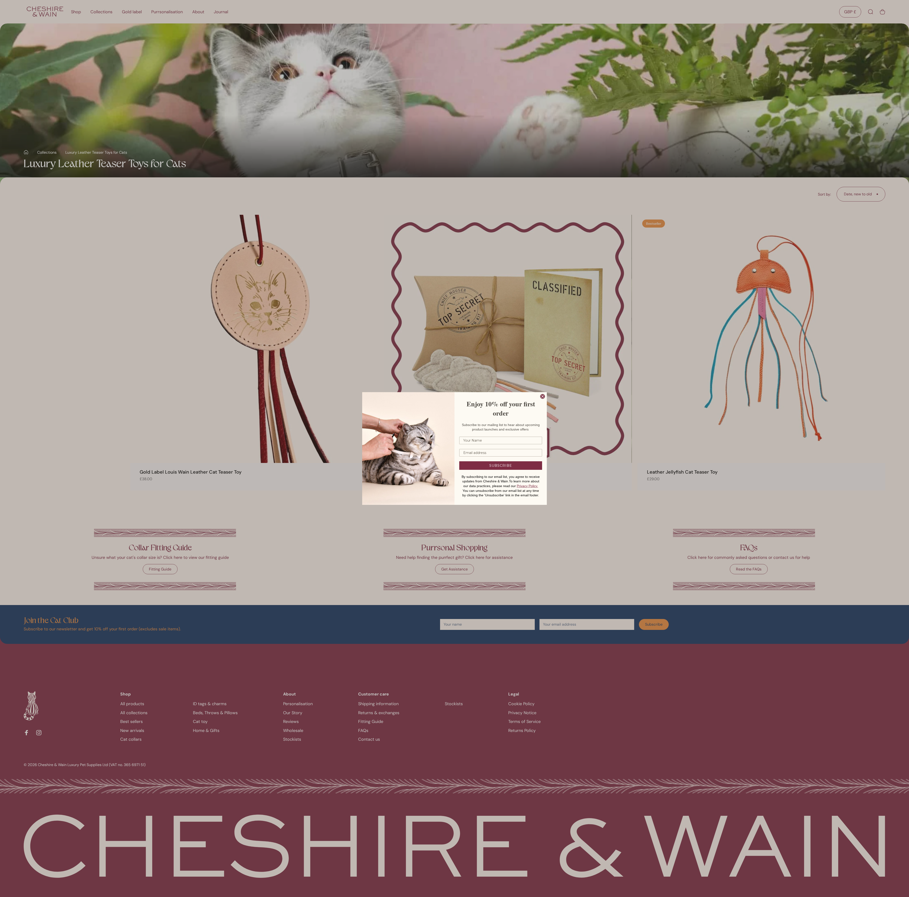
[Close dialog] (542, 396)
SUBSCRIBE (500, 465)
